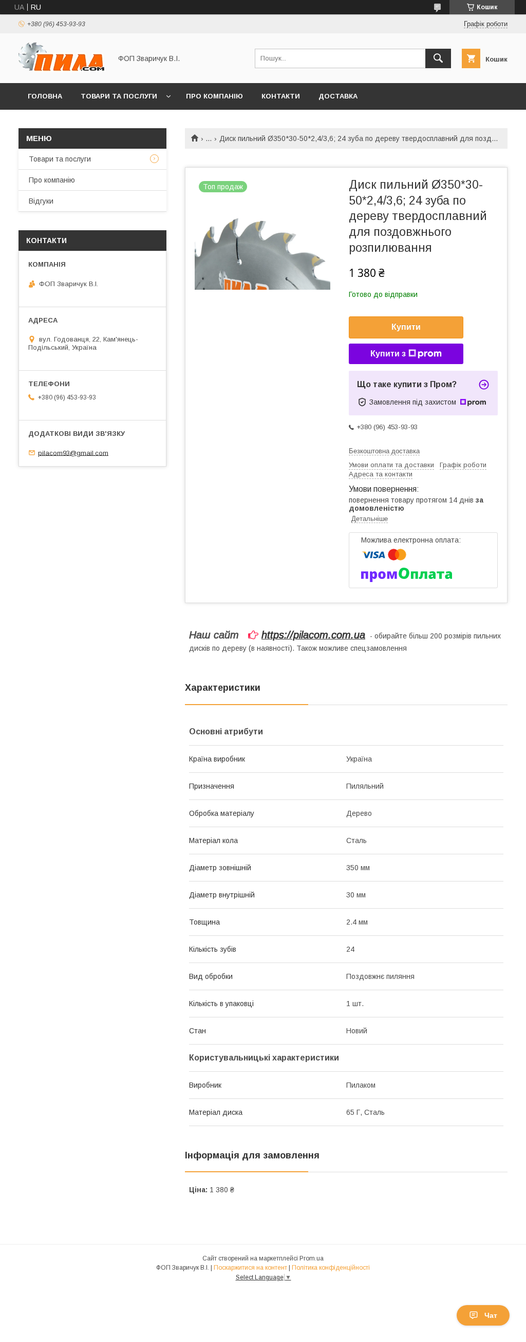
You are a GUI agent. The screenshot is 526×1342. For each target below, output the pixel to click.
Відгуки (41, 201)
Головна (45, 96)
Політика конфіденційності (331, 1267)
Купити (406, 327)
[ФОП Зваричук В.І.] (62, 70)
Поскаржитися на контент (250, 1267)
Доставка (338, 96)
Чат (490, 1315)
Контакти (280, 96)
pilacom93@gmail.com (73, 452)
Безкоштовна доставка (384, 451)
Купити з (388, 353)
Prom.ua (311, 1258)
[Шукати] (438, 58)
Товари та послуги (119, 96)
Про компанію (214, 96)
